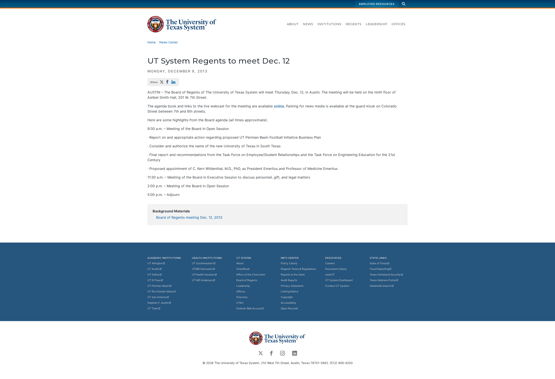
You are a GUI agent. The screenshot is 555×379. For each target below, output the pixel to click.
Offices (398, 24)
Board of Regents (246, 280)
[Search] (403, 4)
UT (155, 263)
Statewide (380, 285)
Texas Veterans (383, 280)
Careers (330, 263)
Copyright (287, 297)
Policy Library (289, 263)
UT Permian (158, 285)
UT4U (239, 302)
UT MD (202, 280)
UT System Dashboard (339, 280)
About (293, 24)
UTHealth (203, 274)
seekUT (330, 274)
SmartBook (243, 269)
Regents (353, 24)
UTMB (202, 269)
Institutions (329, 24)
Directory (242, 297)
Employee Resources (377, 4)
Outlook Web (248, 308)
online (279, 106)
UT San (156, 297)
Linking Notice (289, 291)
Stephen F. (158, 302)
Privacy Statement (292, 285)
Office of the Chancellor (250, 274)
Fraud (379, 269)
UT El (154, 280)
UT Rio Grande (160, 291)
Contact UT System (337, 285)
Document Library (336, 269)
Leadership (376, 24)
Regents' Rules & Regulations (298, 269)
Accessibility (288, 302)
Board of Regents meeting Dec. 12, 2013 (189, 217)
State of (378, 263)
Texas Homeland (385, 274)
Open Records (289, 308)
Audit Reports (289, 280)
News (308, 24)
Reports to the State (293, 274)
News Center (168, 42)
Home (151, 42)
